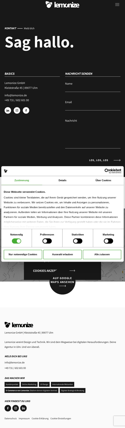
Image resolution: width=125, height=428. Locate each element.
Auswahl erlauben (62, 254)
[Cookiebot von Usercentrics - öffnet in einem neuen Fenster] (107, 171)
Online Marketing (29, 384)
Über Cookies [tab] (103, 180)
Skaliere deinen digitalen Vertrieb (31, 390)
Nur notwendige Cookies (23, 254)
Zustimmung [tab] (21, 180)
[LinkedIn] (23, 408)
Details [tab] (63, 180)
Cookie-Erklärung (40, 418)
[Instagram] (15, 408)
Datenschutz (11, 418)
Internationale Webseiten (62, 384)
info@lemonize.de (16, 95)
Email (68, 102)
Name (68, 83)
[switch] (47, 241)
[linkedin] (8, 110)
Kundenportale (12, 384)
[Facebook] (8, 408)
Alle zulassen (102, 254)
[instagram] (17, 110)
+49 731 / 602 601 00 (15, 368)
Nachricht (71, 120)
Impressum (24, 418)
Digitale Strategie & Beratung (72, 390)
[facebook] (26, 110)
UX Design (44, 384)
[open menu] (117, 4)
